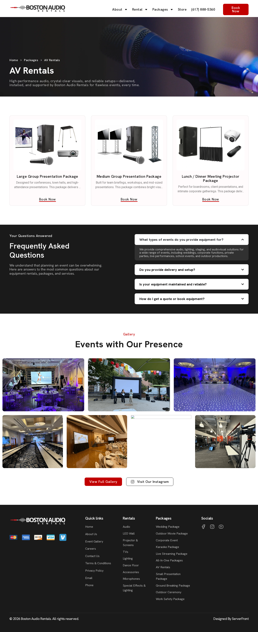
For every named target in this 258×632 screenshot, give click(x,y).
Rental (137, 9)
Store (182, 9)
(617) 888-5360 (203, 9)
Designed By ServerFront (231, 618)
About (117, 9)
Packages (160, 9)
